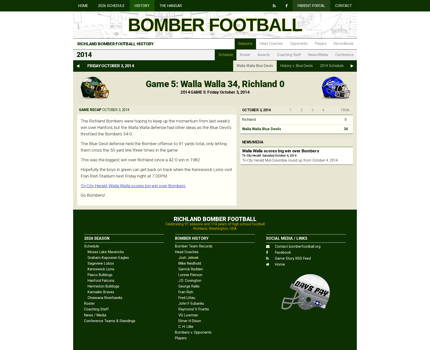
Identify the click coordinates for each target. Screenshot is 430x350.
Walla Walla (255, 66)
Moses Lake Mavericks (106, 252)
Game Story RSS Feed (292, 258)
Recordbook (343, 44)
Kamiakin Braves (101, 292)
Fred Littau (186, 298)
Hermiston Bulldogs (103, 286)
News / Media (95, 315)
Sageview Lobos (101, 263)
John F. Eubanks (191, 303)
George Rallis (189, 286)
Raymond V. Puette (193, 309)
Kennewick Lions (101, 269)
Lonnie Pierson (190, 275)
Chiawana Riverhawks (105, 298)
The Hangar (171, 5)
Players (320, 44)
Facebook (282, 252)
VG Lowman (188, 315)
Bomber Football (215, 25)
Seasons (245, 44)
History (142, 5)
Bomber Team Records (194, 246)
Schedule (225, 55)
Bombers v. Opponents (193, 332)
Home (83, 5)
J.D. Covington (189, 281)
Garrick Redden (190, 269)
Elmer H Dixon (189, 321)
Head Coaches (271, 44)
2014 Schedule (331, 66)
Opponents (299, 44)
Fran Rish (185, 292)
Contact (343, 5)
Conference (344, 55)
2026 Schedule (111, 5)
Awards (264, 55)
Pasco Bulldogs (100, 275)
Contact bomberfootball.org (297, 246)
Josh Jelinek (188, 258)
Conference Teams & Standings (109, 321)
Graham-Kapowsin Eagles (108, 258)
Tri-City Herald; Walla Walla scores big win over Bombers (133, 185)
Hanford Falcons (101, 281)
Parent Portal (311, 5)
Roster (245, 55)
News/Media (318, 55)
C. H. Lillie (185, 327)
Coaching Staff (289, 55)
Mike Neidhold (189, 263)
